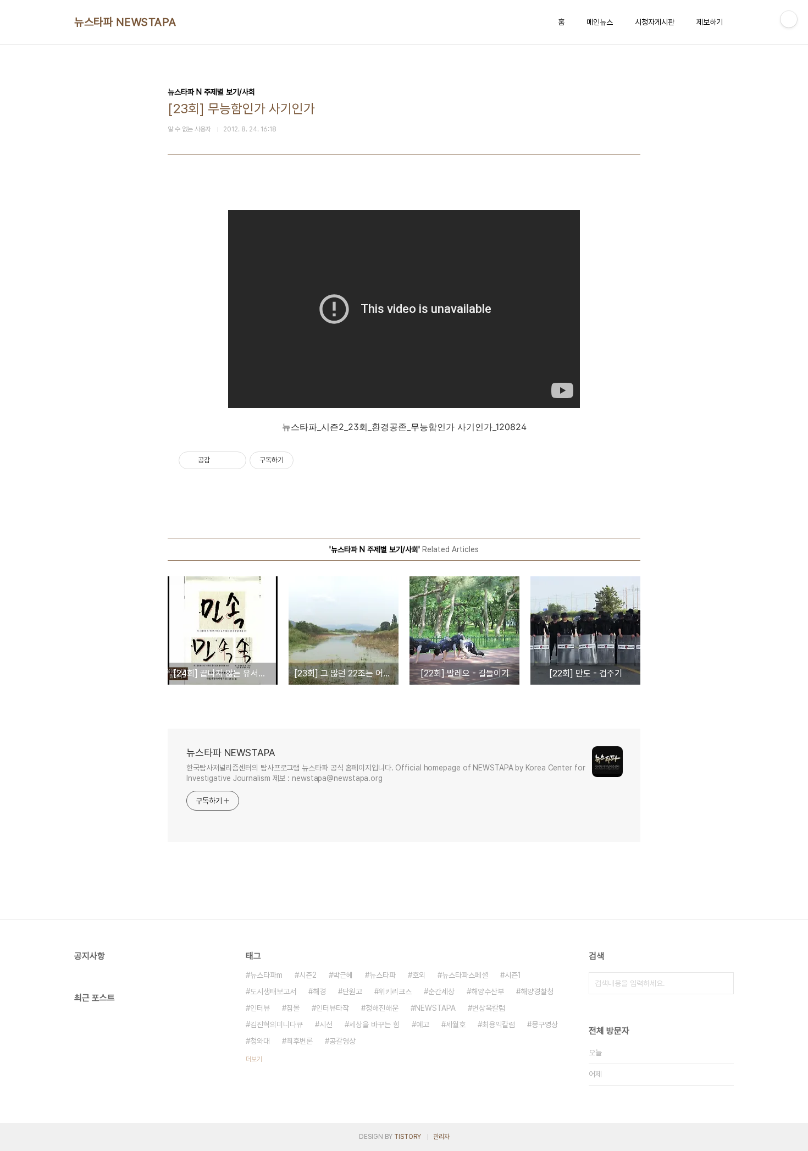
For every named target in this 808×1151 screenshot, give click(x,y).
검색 (722, 983)
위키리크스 (395, 991)
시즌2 (308, 975)
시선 (326, 1024)
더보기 (254, 1059)
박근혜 (343, 975)
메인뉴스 (599, 22)
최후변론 (299, 1041)
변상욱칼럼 (488, 1008)
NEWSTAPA (435, 1008)
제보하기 (709, 22)
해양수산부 (487, 991)
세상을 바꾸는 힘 (374, 1024)
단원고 (352, 991)
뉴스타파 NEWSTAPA (125, 22)
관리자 (441, 1137)
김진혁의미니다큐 (276, 1024)
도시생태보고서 (273, 991)
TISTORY (407, 1137)
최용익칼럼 (498, 1024)
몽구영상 (545, 1024)
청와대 (260, 1041)
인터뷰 (260, 1008)
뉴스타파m (266, 975)
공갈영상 (342, 1041)
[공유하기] (220, 460)
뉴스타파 (382, 975)
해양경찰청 (537, 991)
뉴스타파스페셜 (465, 975)
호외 (418, 975)
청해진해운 (382, 1008)
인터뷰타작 (332, 1008)
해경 (319, 991)
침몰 (293, 1008)
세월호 (456, 1024)
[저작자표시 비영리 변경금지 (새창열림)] (308, 460)
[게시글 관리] (234, 460)
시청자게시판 (654, 22)
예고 (422, 1024)
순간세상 (441, 991)
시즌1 (513, 975)
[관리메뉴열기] (789, 19)
